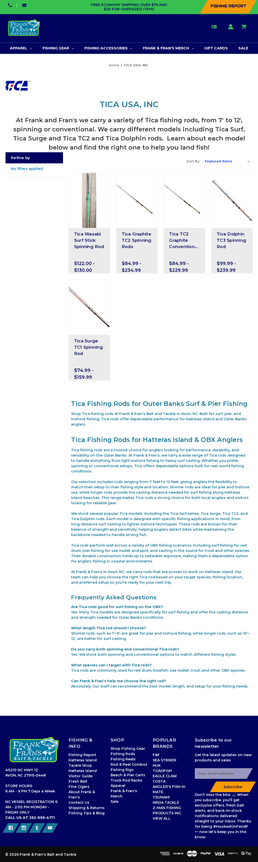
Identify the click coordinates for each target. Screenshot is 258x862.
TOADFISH (162, 770)
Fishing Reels (123, 759)
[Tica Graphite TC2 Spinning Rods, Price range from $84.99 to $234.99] (136, 200)
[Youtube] (50, 827)
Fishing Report (82, 755)
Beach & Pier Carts (128, 775)
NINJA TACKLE (166, 802)
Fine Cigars (79, 786)
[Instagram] (23, 827)
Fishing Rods (123, 754)
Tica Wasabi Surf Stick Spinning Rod (89, 240)
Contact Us (79, 802)
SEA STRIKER (164, 760)
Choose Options (89, 223)
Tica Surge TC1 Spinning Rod (88, 347)
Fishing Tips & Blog (87, 813)
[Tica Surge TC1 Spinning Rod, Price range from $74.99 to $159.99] (89, 307)
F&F (156, 755)
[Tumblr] (37, 827)
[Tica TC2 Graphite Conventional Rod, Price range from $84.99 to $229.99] (184, 200)
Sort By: (193, 161)
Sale (114, 801)
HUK (157, 765)
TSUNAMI (161, 797)
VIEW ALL (162, 818)
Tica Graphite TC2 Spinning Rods (136, 240)
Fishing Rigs (122, 769)
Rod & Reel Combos (129, 764)
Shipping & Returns (87, 808)
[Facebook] (10, 827)
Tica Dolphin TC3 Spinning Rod (231, 240)
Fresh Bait (78, 781)
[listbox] (227, 161)
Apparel (118, 785)
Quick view (89, 215)
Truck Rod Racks (126, 780)
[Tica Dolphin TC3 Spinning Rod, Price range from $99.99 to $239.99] (231, 200)
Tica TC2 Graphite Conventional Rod (183, 240)
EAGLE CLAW (165, 776)
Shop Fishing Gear (128, 748)
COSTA (159, 781)
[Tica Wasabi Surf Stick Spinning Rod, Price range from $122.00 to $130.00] (89, 200)
